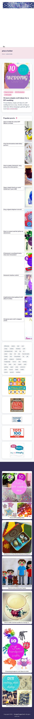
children (11, 348)
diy (20, 351)
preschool (22, 367)
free (11, 356)
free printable (17, 356)
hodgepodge (7, 361)
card (23, 346)
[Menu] (4, 46)
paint (25, 364)
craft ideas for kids (8, 351)
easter (5, 353)
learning (24, 361)
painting (6, 367)
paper (11, 367)
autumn (13, 346)
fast (19, 353)
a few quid (8, 94)
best (18, 346)
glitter (5, 359)
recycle (11, 369)
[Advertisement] (17, 28)
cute (16, 351)
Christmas (18, 348)
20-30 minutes (19, 92)
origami (19, 364)
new (15, 364)
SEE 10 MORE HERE (12, 109)
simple (16, 369)
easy (11, 353)
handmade (18, 359)
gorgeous (12, 359)
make (10, 364)
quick (5, 369)
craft (24, 348)
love (5, 364)
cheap (5, 348)
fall (15, 353)
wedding (18, 372)
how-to (14, 361)
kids (19, 361)
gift (27, 356)
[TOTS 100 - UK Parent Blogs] (17, 433)
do (23, 351)
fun (23, 356)
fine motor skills (25, 353)
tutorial (6, 372)
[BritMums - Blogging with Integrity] (17, 450)
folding (5, 356)
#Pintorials (6, 346)
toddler (22, 369)
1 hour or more (8, 92)
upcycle (12, 372)
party (17, 367)
